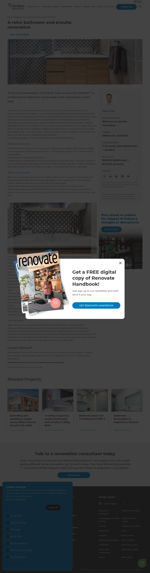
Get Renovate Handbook (96, 305)
